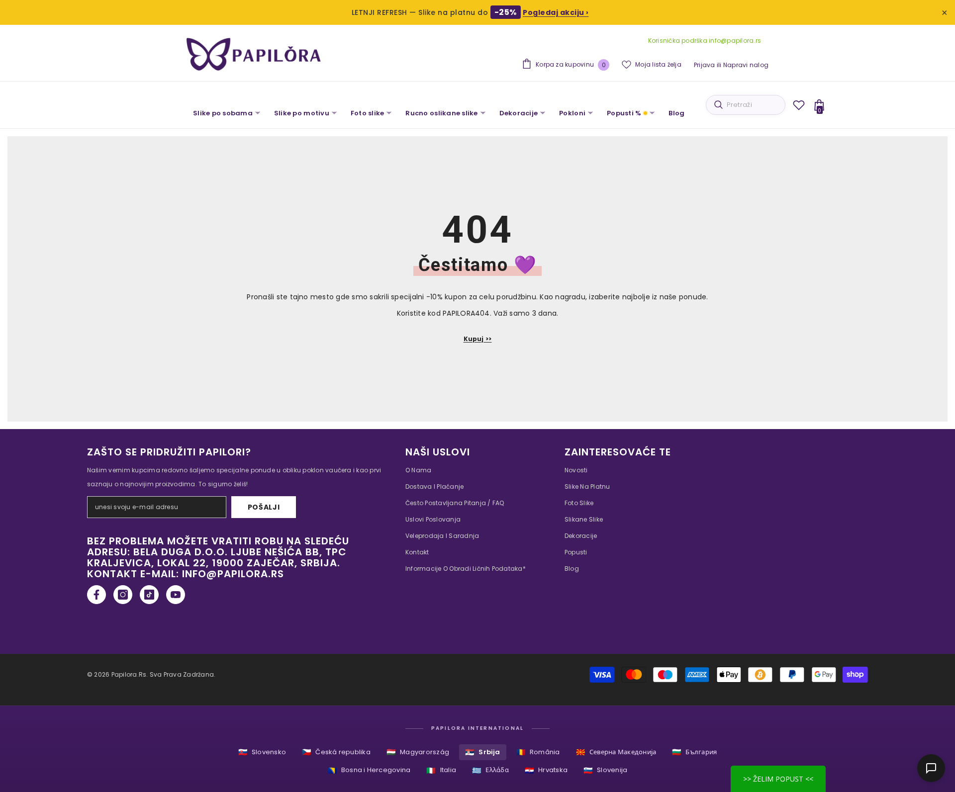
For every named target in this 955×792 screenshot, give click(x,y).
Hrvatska (546, 770)
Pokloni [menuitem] (572, 113)
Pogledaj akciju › (556, 12)
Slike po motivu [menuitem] (301, 113)
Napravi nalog (745, 65)
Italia (441, 770)
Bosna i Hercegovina (369, 770)
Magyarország (417, 752)
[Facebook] (96, 594)
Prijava (704, 65)
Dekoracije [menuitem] (518, 113)
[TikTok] (149, 594)
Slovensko (262, 752)
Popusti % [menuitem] (624, 113)
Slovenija (605, 770)
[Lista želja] (798, 105)
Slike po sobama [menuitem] (223, 113)
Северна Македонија (616, 752)
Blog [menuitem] (676, 113)
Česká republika (336, 752)
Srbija (482, 752)
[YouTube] (175, 594)
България (694, 752)
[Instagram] (122, 594)
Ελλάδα (490, 770)
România (538, 752)
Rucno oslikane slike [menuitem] (441, 113)
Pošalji (264, 507)
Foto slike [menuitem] (367, 113)
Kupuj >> (478, 339)
